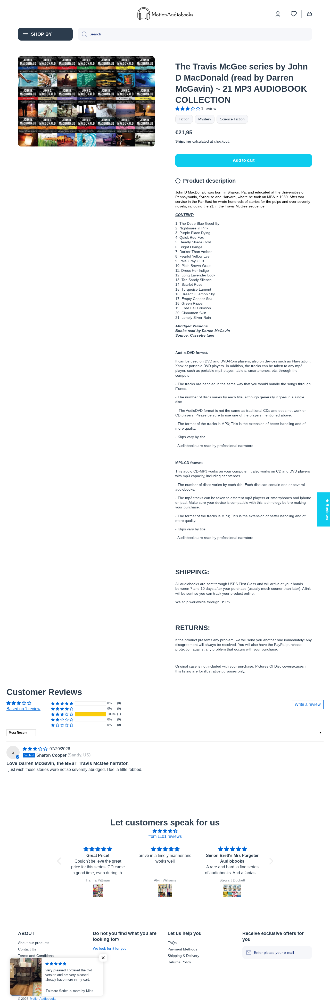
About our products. (34, 943)
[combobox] (195, 34)
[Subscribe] (305, 952)
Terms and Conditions (36, 956)
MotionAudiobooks (43, 999)
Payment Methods (182, 949)
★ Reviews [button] (327, 509)
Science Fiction (232, 119)
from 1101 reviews (165, 836)
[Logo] (165, 13)
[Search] (82, 34)
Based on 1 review (23, 709)
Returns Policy (179, 962)
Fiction (184, 119)
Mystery (204, 119)
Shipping (183, 141)
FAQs (172, 943)
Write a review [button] (308, 704)
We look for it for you (110, 948)
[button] (309, 14)
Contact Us (27, 949)
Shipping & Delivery (183, 956)
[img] (35, 749)
